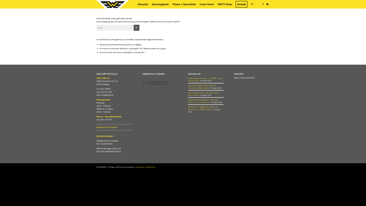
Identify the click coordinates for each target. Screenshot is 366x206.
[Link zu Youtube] (267, 4)
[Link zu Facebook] (263, 4)
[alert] (160, 83)
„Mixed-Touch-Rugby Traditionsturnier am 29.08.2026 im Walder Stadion (202, 86)
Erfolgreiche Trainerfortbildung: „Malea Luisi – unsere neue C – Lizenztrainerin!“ (204, 101)
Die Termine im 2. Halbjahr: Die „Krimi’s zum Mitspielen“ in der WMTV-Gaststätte (203, 108)
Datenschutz (150, 167)
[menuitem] (143, 4)
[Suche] (252, 4)
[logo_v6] (113, 4)
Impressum (139, 167)
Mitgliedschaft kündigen (107, 127)
